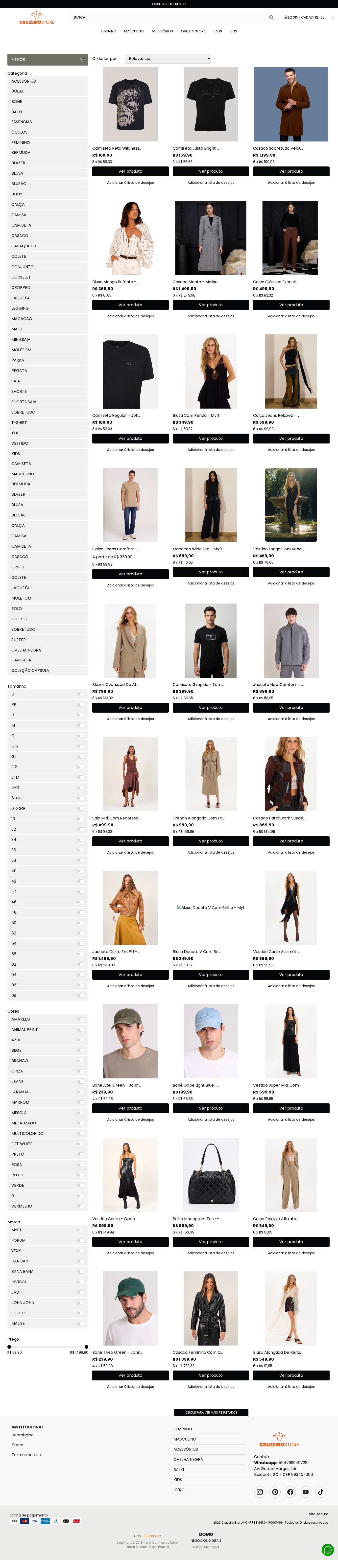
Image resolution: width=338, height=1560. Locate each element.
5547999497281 (294, 1463)
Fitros (18, 59)
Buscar (271, 17)
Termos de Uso (26, 1455)
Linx (37, 17)
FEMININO (108, 31)
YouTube (305, 1492)
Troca (17, 1445)
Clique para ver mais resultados (211, 1412)
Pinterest (275, 1492)
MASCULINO (134, 31)
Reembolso (23, 1435)
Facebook (290, 1492)
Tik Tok (321, 1492)
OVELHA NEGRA (193, 31)
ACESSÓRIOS (162, 31)
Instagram (259, 1492)
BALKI (218, 31)
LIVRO (179, 1490)
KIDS (233, 31)
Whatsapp (328, 1550)
